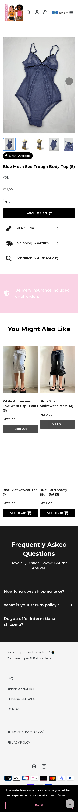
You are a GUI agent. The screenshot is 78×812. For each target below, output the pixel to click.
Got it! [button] (39, 805)
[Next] (69, 81)
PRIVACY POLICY (19, 742)
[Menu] (71, 12)
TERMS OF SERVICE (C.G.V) (26, 732)
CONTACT (15, 709)
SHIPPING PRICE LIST (21, 688)
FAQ (10, 678)
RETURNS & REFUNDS (22, 699)
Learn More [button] (57, 795)
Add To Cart (37, 213)
